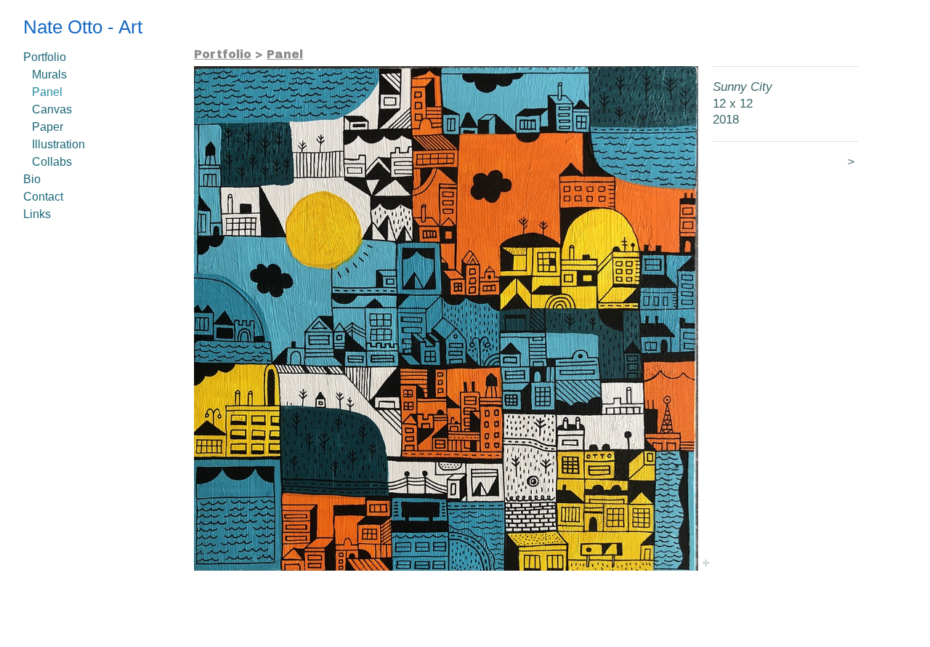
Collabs (52, 162)
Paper (47, 127)
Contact (43, 196)
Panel (47, 92)
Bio (32, 179)
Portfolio (44, 57)
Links (37, 214)
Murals (49, 74)
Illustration (58, 144)
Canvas (52, 109)
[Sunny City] (446, 318)
